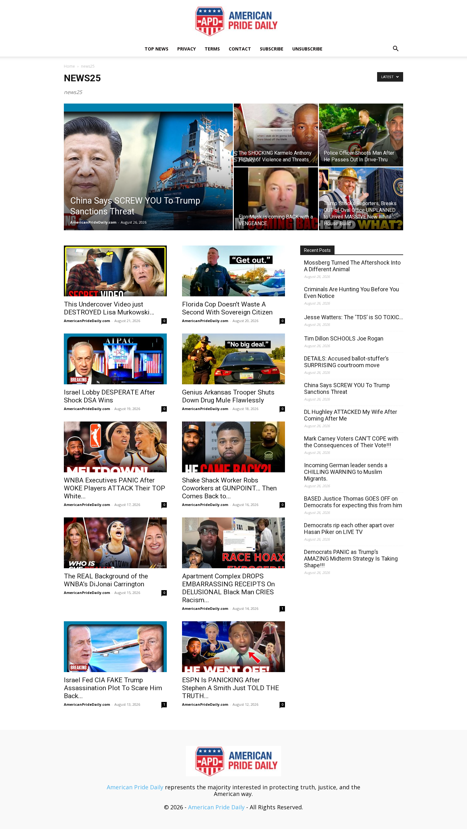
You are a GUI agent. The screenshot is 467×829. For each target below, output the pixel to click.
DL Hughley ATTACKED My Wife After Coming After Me (350, 415)
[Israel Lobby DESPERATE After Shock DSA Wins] (115, 359)
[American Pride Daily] (233, 21)
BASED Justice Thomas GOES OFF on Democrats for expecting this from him (353, 502)
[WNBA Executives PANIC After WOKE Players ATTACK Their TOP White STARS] (115, 446)
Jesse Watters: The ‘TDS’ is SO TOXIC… (353, 317)
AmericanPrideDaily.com (93, 222)
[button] (395, 49)
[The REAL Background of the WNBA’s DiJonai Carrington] (115, 542)
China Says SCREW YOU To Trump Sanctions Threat (347, 388)
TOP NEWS (156, 49)
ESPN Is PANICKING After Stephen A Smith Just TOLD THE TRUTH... (230, 688)
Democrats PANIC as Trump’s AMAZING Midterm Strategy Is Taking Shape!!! (351, 559)
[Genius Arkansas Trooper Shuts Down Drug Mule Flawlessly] (233, 359)
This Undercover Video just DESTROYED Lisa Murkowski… (109, 308)
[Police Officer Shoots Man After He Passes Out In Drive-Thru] (361, 135)
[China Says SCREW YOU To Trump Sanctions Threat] (148, 177)
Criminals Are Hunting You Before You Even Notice (351, 292)
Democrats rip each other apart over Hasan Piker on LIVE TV (349, 528)
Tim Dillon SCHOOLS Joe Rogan (343, 338)
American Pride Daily (135, 787)
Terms (212, 49)
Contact (240, 49)
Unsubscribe (307, 49)
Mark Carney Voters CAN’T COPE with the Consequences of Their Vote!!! (351, 441)
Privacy (186, 49)
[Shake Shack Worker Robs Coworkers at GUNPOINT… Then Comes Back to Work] (233, 446)
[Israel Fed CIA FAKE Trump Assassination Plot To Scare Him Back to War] (115, 646)
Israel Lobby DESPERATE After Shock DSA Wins (109, 396)
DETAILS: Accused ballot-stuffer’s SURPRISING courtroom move (346, 361)
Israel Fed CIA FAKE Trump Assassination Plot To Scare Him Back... (113, 688)
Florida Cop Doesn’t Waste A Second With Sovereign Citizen (227, 308)
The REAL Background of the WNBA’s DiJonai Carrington (106, 580)
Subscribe (271, 49)
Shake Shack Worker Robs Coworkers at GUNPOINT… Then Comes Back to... (229, 488)
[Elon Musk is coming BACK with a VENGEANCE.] (276, 198)
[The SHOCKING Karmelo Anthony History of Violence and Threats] (276, 135)
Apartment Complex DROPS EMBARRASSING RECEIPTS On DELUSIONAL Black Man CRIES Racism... (228, 588)
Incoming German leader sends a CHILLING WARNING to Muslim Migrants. (345, 472)
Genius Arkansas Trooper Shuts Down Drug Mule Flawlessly (228, 396)
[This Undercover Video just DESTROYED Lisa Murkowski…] (115, 271)
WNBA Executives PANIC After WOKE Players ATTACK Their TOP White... (114, 488)
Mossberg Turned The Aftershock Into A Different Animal (352, 266)
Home (69, 66)
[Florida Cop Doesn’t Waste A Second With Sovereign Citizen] (233, 271)
